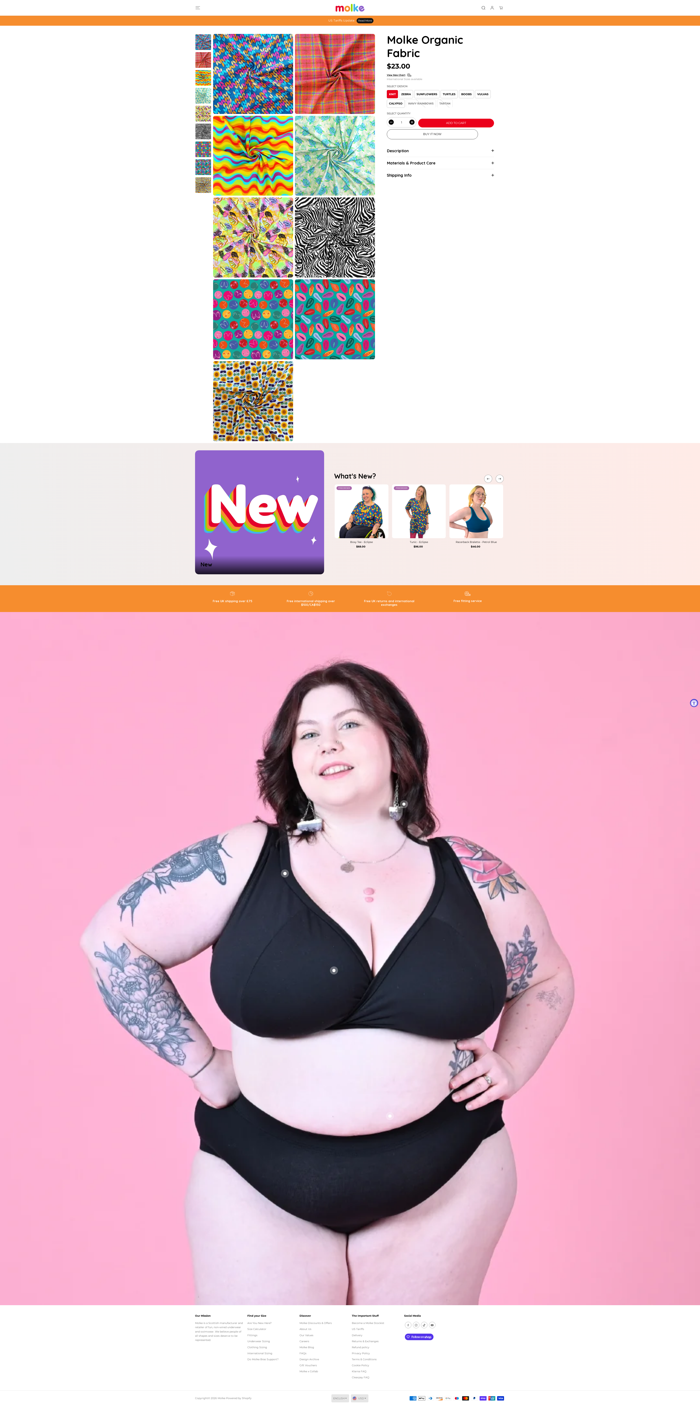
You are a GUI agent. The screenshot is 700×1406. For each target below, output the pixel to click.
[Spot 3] (334, 970)
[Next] (500, 479)
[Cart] (501, 8)
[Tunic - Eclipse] (419, 511)
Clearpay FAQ (360, 1377)
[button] (198, 8)
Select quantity (399, 113)
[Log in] (492, 8)
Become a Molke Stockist (368, 1323)
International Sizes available (404, 79)
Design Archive (309, 1359)
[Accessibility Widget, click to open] (694, 703)
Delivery (357, 1335)
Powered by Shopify (239, 1398)
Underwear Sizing (258, 1341)
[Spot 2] (404, 804)
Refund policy (360, 1347)
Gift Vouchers (308, 1365)
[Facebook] (408, 1325)
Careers (304, 1341)
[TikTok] (424, 1325)
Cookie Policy (360, 1365)
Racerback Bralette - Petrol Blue (476, 542)
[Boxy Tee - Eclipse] (361, 511)
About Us (305, 1329)
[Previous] (488, 479)
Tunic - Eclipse (419, 542)
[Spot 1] (285, 873)
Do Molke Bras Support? (263, 1359)
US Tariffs (358, 1329)
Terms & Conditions (364, 1359)
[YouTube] (432, 1325)
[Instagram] (416, 1325)
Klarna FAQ (359, 1371)
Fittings (252, 1335)
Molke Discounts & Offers (316, 1323)
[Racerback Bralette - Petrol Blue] (476, 511)
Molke (221, 1398)
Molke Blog (307, 1347)
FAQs (303, 1353)
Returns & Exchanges (365, 1341)
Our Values (306, 1335)
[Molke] (350, 8)
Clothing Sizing (257, 1347)
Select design (397, 86)
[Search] (483, 8)
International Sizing (259, 1353)
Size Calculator (256, 1329)
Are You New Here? (259, 1323)
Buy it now (432, 134)
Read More (384, 20)
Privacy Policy (361, 1353)
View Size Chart (396, 74)
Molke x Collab (309, 1371)
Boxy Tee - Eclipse (361, 542)
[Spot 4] (390, 1116)
